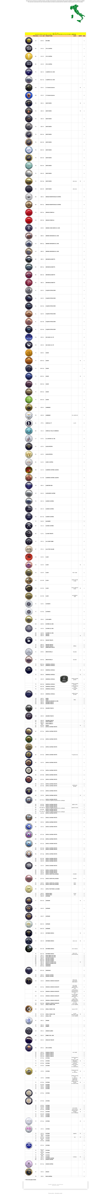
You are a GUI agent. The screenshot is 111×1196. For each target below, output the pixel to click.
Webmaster (61, 1184)
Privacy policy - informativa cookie (55, 1193)
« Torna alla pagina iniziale (30, 1179)
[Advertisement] (18, 45)
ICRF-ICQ (74, 34)
